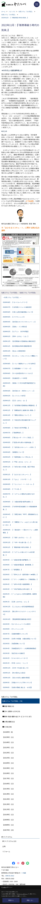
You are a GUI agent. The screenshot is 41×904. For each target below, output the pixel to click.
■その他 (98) (7, 727)
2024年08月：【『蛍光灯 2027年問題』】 (16, 428)
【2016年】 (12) (8, 783)
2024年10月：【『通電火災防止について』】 (17, 415)
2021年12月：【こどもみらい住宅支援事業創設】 (19, 606)
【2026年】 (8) (7, 732)
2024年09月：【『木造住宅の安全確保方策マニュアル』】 (19, 421)
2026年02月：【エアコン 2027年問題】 (16, 331)
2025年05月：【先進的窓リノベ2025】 (15, 378)
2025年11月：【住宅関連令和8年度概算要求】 (17, 346)
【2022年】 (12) (8, 752)
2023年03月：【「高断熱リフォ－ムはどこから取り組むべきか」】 (20, 523)
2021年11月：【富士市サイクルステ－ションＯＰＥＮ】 (19, 613)
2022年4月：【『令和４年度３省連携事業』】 (17, 584)
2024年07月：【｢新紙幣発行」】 (13, 432)
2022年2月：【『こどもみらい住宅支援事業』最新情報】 (20, 595)
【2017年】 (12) (8, 778)
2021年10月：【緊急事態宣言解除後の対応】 (17, 619)
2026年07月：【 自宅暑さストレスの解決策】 (17, 307)
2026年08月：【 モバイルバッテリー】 (15, 302)
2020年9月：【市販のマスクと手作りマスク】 (17, 682)
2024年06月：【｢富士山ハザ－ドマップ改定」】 (18, 437)
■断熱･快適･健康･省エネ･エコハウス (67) (17, 716)
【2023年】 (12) (8, 747)
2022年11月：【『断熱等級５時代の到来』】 (17, 547)
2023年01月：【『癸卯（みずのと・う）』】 (17, 537)
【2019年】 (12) (8, 768)
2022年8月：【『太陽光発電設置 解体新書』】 (18, 565)
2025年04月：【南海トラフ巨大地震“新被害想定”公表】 (19, 384)
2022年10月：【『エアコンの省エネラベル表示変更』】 (19, 553)
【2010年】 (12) (8, 814)
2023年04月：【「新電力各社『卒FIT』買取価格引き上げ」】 (20, 516)
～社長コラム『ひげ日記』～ (12, 297)
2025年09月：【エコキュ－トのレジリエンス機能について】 (20, 357)
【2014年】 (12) (8, 794)
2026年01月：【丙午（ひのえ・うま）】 (16, 336)
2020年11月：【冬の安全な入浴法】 (14, 673)
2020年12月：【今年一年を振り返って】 (16, 668)
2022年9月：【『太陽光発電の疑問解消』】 (17, 560)
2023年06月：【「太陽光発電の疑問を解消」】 (18, 502)
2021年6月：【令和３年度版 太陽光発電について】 (20, 639)
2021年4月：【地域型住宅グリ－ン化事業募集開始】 (20, 648)
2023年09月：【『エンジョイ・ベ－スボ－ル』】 (19, 484)
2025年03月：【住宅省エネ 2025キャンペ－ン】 (19, 391)
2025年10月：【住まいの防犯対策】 (14, 351)
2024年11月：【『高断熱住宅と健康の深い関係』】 (19, 410)
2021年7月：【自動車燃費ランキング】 (15, 634)
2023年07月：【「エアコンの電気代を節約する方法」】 (19, 495)
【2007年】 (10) (8, 830)
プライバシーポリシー (22, 894)
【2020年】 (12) (8, 763)
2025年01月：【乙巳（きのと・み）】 (15, 400)
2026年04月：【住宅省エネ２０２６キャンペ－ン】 (19, 322)
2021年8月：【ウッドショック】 (13, 629)
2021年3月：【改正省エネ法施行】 (14, 653)
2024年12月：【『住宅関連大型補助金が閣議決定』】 (20, 405)
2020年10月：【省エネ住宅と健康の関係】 (16, 677)
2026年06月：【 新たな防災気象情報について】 (18, 312)
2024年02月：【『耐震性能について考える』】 (18, 457)
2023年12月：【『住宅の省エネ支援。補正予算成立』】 (19, 468)
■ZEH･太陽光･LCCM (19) (11, 711)
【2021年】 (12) (8, 758)
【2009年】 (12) (8, 820)
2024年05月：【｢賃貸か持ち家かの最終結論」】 (18, 442)
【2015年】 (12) (8, 789)
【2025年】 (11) (8, 737)
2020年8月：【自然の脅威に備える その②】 (17, 687)
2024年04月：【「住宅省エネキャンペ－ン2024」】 (19, 447)
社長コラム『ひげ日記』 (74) (12, 701)
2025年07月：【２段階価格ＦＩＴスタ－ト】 (17, 368)
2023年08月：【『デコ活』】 (12, 489)
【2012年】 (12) (8, 804)
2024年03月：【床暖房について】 (14, 452)
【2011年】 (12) (8, 809)
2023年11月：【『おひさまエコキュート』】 (17, 474)
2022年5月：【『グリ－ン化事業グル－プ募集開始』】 (20, 579)
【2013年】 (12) (8, 799)
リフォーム (6, 851)
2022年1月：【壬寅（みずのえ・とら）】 (16, 602)
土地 (3, 846)
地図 (24, 873)
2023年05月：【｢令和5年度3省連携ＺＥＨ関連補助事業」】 (20, 508)
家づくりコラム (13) (9, 841)
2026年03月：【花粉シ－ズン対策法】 (15, 326)
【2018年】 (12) (8, 773)
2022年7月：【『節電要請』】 (12, 569)
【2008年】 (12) (8, 825)
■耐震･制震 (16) (8, 706)
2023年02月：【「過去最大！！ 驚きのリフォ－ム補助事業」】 (20, 531)
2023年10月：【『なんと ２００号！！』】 (17, 479)
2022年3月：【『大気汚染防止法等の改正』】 (17, 589)
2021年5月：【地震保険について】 (14, 643)
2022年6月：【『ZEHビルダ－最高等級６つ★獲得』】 (20, 574)
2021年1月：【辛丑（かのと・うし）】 (15, 663)
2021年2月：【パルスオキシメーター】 (15, 658)
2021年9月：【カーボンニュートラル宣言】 (17, 624)
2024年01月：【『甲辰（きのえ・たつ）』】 (17, 462)
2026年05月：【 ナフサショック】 (14, 317)
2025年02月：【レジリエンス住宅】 (14, 396)
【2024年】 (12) (8, 742)
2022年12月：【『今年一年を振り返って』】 (17, 542)
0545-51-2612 (9, 876)
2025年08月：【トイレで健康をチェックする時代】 (19, 363)
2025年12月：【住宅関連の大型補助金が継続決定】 (19, 341)
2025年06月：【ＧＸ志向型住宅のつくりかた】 (18, 373)
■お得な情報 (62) (8, 722)
